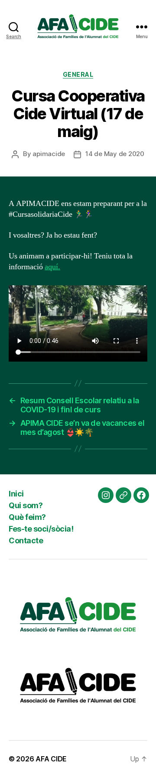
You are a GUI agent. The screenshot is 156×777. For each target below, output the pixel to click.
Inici (16, 493)
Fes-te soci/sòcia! (41, 528)
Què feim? (27, 517)
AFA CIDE (51, 758)
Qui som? (25, 505)
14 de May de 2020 (114, 154)
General (78, 74)
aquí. (52, 267)
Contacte (26, 540)
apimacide (48, 154)
